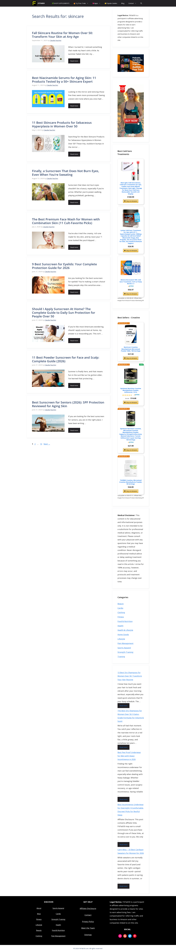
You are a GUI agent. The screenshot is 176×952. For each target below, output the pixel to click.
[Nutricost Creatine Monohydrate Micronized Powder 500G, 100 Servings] (130, 335)
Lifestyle (121, 639)
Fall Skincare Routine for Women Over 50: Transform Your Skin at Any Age (62, 35)
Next (47, 444)
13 (41, 444)
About (39, 908)
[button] (141, 3)
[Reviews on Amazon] (127, 395)
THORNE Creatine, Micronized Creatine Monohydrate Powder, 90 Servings (130, 482)
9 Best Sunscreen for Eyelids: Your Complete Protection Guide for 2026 (64, 266)
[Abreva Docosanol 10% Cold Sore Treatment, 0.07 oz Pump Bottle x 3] (130, 268)
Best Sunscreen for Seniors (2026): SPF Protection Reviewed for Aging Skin (68, 404)
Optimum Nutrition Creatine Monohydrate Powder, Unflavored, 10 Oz (130, 390)
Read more (74, 61)
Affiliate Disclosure (88, 908)
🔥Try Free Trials (79, 3)
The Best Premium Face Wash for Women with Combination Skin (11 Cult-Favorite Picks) (66, 221)
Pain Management (125, 643)
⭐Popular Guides (110, 3)
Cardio (120, 608)
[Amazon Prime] (131, 286)
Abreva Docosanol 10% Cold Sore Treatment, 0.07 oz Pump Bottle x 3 (131, 281)
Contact (131, 3)
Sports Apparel (124, 648)
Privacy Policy (88, 921)
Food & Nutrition (125, 621)
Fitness (121, 617)
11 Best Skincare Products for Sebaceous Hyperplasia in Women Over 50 (62, 124)
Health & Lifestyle (125, 630)
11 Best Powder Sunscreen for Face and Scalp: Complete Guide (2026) (65, 359)
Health (120, 626)
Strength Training (125, 652)
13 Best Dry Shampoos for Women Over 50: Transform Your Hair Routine (130, 676)
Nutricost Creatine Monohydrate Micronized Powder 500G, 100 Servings (130, 349)
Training (121, 656)
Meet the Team (88, 928)
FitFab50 (41, 3)
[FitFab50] (34, 3)
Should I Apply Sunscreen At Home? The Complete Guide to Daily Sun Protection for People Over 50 (63, 312)
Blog (122, 3)
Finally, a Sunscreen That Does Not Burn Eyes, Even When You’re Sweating (65, 173)
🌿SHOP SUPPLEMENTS (60, 3)
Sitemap (88, 934)
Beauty (121, 603)
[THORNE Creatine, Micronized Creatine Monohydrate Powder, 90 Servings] (130, 468)
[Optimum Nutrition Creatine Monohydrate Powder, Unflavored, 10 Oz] (130, 376)
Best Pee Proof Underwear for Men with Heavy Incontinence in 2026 (129, 756)
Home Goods (123, 634)
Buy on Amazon (131, 201)
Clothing (121, 612)
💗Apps (95, 3)
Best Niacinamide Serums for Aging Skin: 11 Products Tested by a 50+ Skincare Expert (64, 80)
